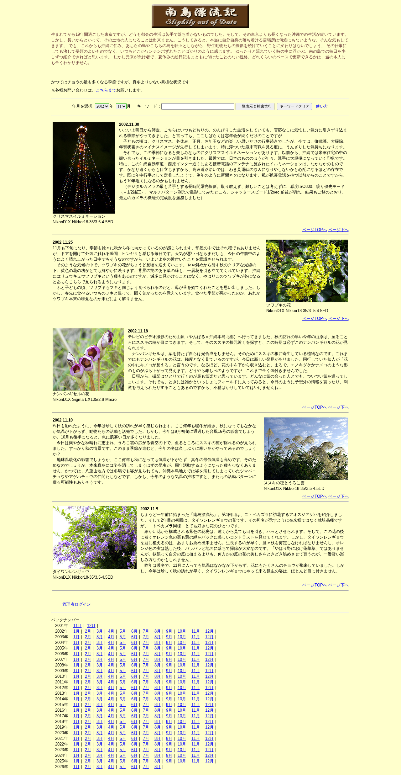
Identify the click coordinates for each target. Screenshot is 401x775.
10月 (182, 631)
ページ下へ (338, 229)
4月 (111, 631)
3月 (99, 631)
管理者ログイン (76, 604)
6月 (134, 631)
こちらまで (106, 90)
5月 (123, 631)
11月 (77, 625)
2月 (88, 631)
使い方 (322, 106)
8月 (157, 631)
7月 (146, 631)
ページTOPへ (314, 229)
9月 (169, 631)
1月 (76, 631)
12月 (91, 625)
